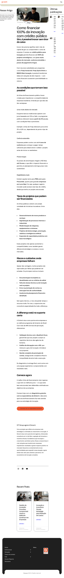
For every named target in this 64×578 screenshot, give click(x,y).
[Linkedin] (22, 468)
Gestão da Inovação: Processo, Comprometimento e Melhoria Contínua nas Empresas (23, 512)
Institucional (8, 550)
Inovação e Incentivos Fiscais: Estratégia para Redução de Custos (41, 510)
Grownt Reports (9, 559)
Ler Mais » (21, 523)
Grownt (26, 573)
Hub (6, 557)
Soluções (7, 552)
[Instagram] (18, 468)
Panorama (7, 561)
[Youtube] (26, 468)
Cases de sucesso (10, 554)
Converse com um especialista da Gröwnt (31, 408)
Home (6, 547)
